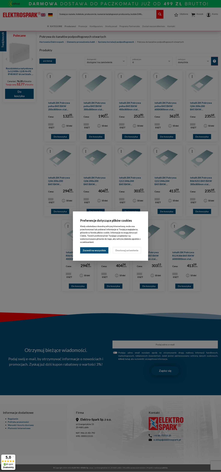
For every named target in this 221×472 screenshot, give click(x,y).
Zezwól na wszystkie (94, 250)
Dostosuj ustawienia (126, 250)
